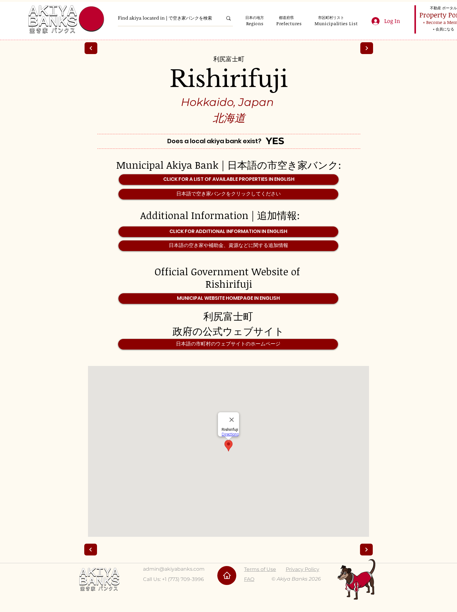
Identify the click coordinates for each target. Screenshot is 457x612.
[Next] (91, 48)
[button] (255, 23)
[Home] (226, 575)
